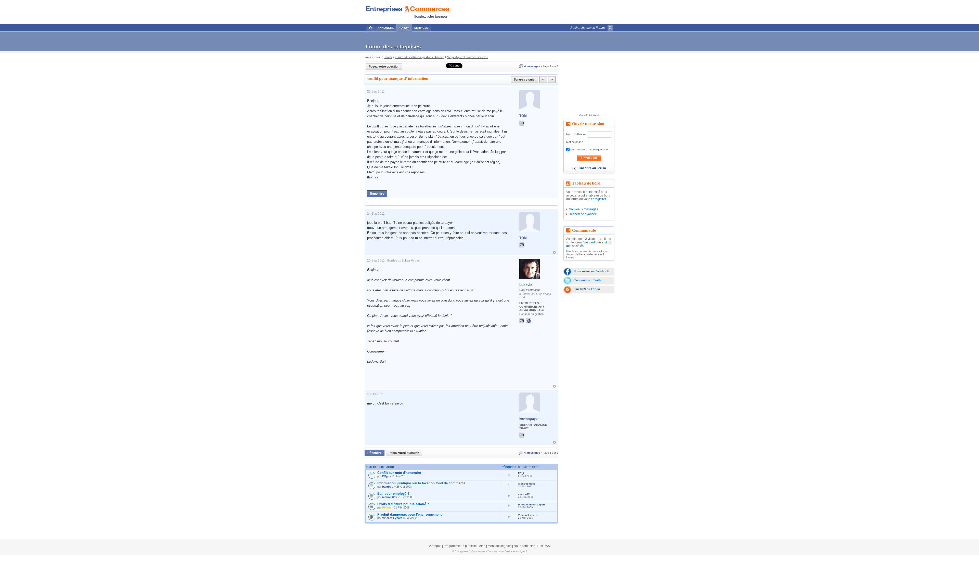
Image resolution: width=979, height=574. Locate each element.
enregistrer (598, 199)
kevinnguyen (529, 419)
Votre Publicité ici (589, 115)
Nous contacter (524, 546)
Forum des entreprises (393, 46)
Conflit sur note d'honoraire (399, 473)
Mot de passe (574, 142)
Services (421, 27)
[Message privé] (521, 123)
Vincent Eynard (392, 517)
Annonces (386, 27)
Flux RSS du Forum (587, 289)
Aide (482, 546)
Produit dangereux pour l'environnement (409, 514)
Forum (404, 27)
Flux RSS (543, 546)
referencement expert (531, 504)
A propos (435, 546)
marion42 (388, 497)
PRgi (385, 476)
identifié (594, 192)
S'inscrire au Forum (591, 168)
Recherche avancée (583, 214)
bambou (387, 486)
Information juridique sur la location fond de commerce (421, 483)
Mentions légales (499, 546)
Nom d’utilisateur (576, 134)
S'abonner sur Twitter (588, 280)
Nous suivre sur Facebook (591, 271)
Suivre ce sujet (524, 79)
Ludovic (525, 285)
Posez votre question (384, 66)
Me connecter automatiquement (589, 149)
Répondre (377, 193)
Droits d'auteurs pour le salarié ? (403, 504)
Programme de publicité (460, 546)
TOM (523, 116)
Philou (386, 507)
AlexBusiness (526, 483)
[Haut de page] (554, 252)
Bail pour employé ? (393, 493)
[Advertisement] (553, 10)
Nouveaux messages (583, 209)
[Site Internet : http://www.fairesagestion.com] (533, 320)
